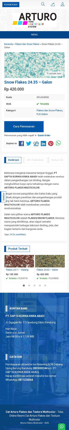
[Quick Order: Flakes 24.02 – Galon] (62, 265)
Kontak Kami (10, 4)
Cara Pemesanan (24, 126)
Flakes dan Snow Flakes (49, 110)
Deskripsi (13, 160)
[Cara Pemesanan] (53, 4)
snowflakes (21, 234)
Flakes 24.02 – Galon (47, 270)
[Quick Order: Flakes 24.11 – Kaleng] (32, 265)
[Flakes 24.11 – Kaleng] (19, 261)
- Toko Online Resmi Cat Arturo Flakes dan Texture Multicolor (34, 415)
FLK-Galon (42, 114)
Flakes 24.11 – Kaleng (17, 270)
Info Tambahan (35, 160)
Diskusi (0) (57, 160)
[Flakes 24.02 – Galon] (50, 261)
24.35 (12, 234)
